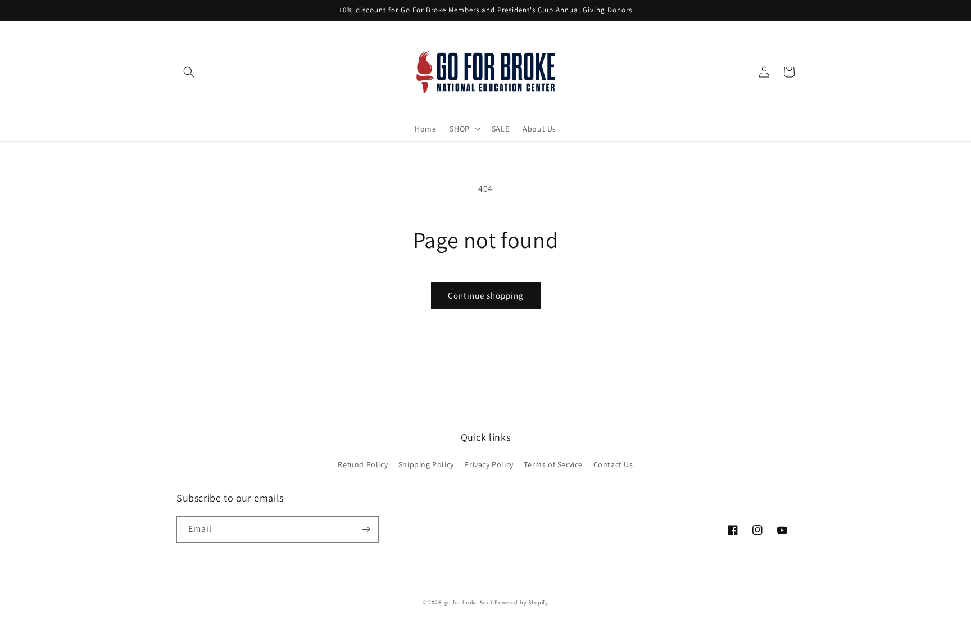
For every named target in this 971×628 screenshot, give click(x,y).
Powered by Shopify (521, 602)
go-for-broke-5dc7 (468, 602)
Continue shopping (486, 295)
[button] (188, 72)
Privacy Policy (488, 464)
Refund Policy (363, 464)
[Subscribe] (365, 529)
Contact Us (613, 464)
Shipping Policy (426, 464)
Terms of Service (553, 464)
